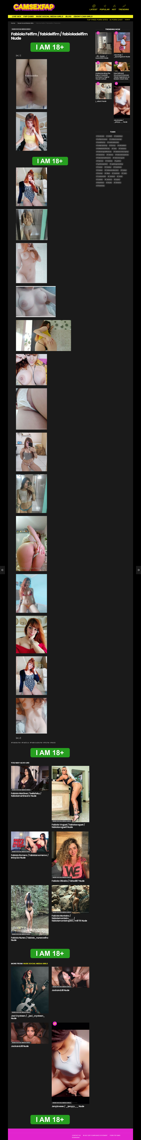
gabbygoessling (117, 164)
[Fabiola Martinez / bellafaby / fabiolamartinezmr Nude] (30, 778)
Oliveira (118, 183)
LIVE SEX (16, 16)
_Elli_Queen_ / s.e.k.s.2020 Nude (101, 57)
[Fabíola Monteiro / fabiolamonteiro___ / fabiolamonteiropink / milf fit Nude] (70, 899)
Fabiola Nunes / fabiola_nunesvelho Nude (29, 939)
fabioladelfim (36, 743)
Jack (124, 173)
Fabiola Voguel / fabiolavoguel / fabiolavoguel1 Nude (68, 826)
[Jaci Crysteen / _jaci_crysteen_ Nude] (30, 990)
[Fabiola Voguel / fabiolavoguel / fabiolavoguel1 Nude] (70, 794)
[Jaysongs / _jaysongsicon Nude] (122, 42)
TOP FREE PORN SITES (97, 20)
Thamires (101, 186)
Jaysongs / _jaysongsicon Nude (122, 56)
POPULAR (105, 9)
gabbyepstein (102, 164)
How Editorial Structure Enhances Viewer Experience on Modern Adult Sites (121, 76)
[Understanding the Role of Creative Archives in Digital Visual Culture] (103, 66)
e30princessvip (116, 139)
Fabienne (101, 155)
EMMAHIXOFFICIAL (103, 149)
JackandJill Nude (60, 990)
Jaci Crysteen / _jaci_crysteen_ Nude (28, 1017)
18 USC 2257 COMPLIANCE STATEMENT (95, 1135)
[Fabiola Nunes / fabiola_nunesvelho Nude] (30, 910)
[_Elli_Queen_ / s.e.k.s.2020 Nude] (103, 43)
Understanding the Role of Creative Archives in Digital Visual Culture (102, 76)
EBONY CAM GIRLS (83, 16)
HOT (114, 9)
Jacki (120, 176)
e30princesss (102, 139)
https (108, 173)
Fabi (115, 149)
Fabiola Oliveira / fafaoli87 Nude (68, 880)
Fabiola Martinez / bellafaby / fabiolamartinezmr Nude (26, 794)
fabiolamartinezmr (104, 158)
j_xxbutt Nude (100, 101)
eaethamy (101, 142)
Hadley (108, 167)
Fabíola (26, 743)
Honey (100, 173)
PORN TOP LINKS (115, 1135)
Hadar (100, 167)
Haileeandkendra (112, 170)
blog (68, 16)
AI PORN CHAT (116, 20)
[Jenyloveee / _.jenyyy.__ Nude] (70, 1063)
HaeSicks (118, 167)
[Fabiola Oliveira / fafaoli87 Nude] (70, 855)
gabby (118, 161)
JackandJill (101, 176)
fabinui (110, 155)
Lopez (118, 179)
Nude (54, 743)
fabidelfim (16, 743)
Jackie (100, 179)
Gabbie (109, 161)
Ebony (113, 145)
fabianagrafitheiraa (104, 152)
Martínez (101, 183)
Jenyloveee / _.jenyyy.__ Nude (68, 1106)
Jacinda (116, 173)
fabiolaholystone (122, 155)
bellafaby (119, 136)
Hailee (100, 170)
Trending (55, 1024)
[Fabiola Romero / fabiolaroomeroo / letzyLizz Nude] (30, 842)
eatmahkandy (114, 142)
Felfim (47, 743)
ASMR (110, 136)
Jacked (112, 176)
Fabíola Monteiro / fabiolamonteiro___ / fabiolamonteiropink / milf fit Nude (69, 918)
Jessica (109, 179)
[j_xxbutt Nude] (103, 91)
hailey (124, 170)
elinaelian (122, 145)
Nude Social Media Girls (49, 16)
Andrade (101, 136)
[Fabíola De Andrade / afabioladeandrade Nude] (2, 570)
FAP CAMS (28, 16)
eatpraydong (102, 145)
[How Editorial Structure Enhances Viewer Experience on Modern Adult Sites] (122, 66)
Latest (93, 9)
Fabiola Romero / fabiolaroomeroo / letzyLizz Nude (29, 856)
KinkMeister (76, 1137)
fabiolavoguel (119, 158)
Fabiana (123, 149)
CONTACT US (76, 1135)
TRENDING (123, 9)
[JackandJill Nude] (70, 977)
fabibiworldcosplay (121, 152)
